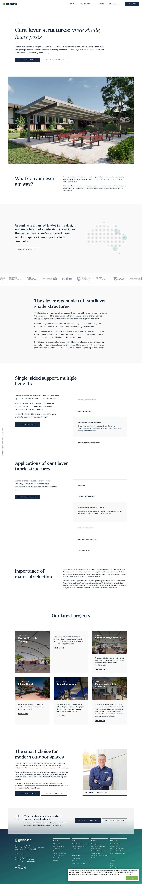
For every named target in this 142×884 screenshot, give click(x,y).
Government (76, 858)
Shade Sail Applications (117, 853)
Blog (111, 865)
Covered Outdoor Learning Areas (99, 856)
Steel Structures (115, 846)
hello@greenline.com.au (26, 858)
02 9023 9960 (29, 860)
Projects (100, 4)
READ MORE (59, 648)
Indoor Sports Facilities (117, 848)
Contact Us (56, 858)
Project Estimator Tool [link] (54, 60)
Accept (132, 878)
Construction (76, 848)
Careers (55, 860)
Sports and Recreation (79, 863)
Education (75, 861)
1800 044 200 (19, 854)
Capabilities (56, 848)
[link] (10, 4)
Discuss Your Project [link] (27, 793)
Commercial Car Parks (98, 846)
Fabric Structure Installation (80, 844)
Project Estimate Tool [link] (54, 793)
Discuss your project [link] (27, 60)
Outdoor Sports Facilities (117, 851)
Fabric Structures (2, 442)
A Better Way (57, 844)
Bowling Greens (96, 844)
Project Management (78, 846)
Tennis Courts (95, 853)
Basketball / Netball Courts (99, 851)
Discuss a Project (58, 855)
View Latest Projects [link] (27, 249)
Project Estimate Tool (59, 853)
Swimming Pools (96, 848)
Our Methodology (58, 846)
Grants (112, 863)
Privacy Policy (114, 868)
